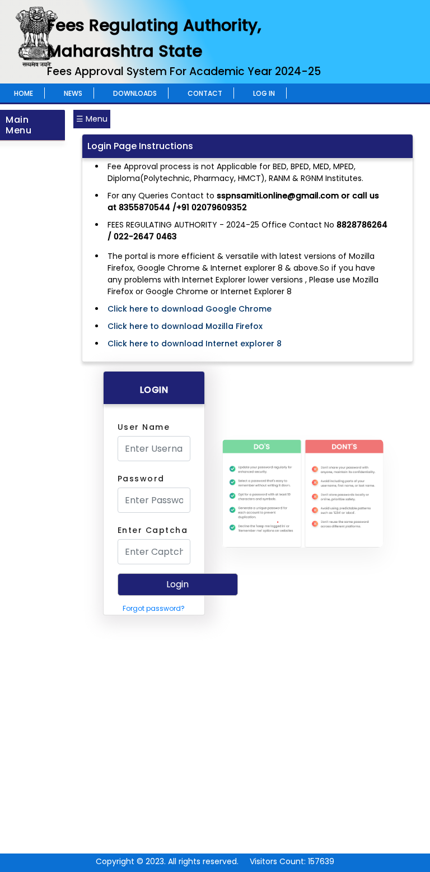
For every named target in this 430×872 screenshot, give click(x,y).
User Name (144, 427)
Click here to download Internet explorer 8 (195, 343)
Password (141, 478)
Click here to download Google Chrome (190, 308)
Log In (264, 93)
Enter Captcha (153, 530)
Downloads (135, 93)
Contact (205, 93)
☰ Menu (92, 118)
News (73, 93)
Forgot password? (154, 608)
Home (23, 93)
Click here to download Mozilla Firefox (185, 326)
